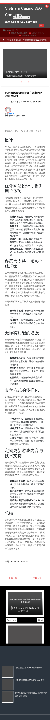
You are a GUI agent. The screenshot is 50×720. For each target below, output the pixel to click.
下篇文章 (37, 578)
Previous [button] (11, 620)
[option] (25, 63)
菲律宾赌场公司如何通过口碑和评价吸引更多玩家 (25, 600)
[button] (41, 25)
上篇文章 (13, 578)
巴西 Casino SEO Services (17, 561)
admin (11, 114)
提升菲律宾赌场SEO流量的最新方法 (31, 680)
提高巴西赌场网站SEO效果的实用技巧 (22, 76)
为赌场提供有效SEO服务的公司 (33, 40)
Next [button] (40, 620)
